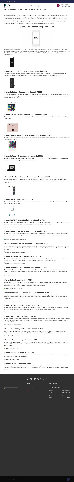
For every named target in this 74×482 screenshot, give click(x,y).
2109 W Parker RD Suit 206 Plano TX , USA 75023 (50, 6)
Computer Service (12, 9)
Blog (26, 9)
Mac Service (20, 9)
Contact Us (32, 9)
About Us (39, 9)
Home (5, 9)
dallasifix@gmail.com (32, 392)
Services (44, 9)
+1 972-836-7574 (65, 5)
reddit (17, 0)
